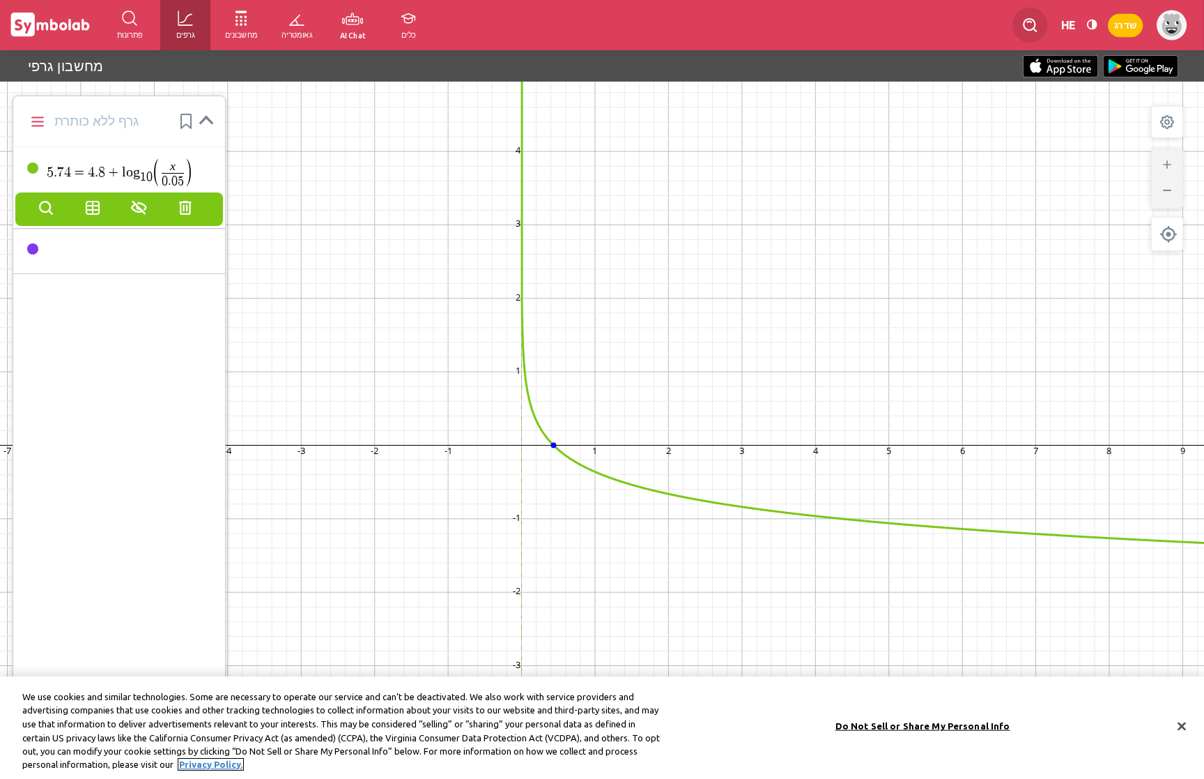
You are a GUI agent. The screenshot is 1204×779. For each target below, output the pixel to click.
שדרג (1125, 25)
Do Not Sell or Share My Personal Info (922, 726)
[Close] (1181, 726)
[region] (602, 727)
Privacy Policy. (210, 764)
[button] (186, 121)
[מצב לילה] (1092, 25)
